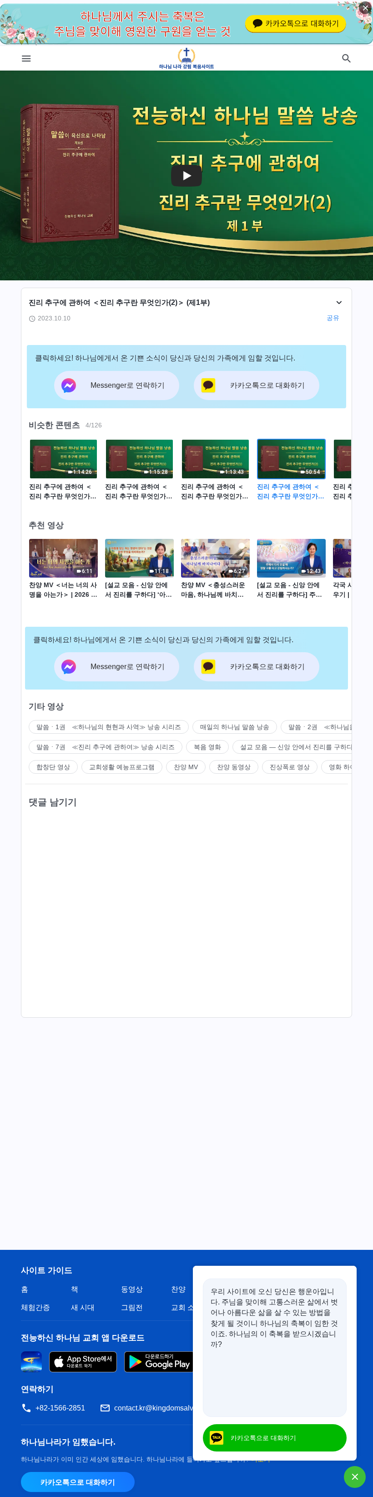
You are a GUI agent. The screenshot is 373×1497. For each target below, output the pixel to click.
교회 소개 (186, 1307)
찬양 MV (186, 767)
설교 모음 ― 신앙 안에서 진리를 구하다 (296, 747)
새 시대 (83, 1307)
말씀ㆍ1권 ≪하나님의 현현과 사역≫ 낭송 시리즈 (108, 727)
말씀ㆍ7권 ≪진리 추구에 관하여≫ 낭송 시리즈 (105, 747)
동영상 (132, 1289)
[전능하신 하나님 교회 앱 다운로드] (31, 1361)
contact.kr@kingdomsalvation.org (168, 1408)
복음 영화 (207, 747)
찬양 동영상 (234, 767)
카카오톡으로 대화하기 (77, 1482)
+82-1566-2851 (60, 1408)
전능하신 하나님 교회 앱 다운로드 (83, 1337)
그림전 (132, 1307)
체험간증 (35, 1307)
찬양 (178, 1289)
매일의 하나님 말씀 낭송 (234, 727)
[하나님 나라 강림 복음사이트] (186, 58)
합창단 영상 (53, 767)
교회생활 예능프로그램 (122, 767)
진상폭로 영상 (290, 767)
